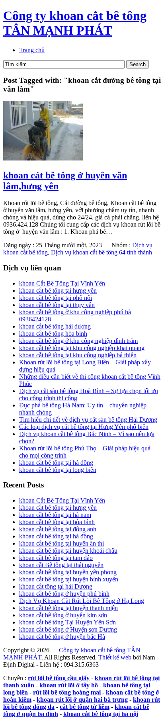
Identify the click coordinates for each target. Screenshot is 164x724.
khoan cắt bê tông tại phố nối (55, 297)
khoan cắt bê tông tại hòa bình (57, 522)
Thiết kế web (114, 657)
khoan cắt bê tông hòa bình (53, 333)
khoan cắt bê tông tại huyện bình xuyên (68, 579)
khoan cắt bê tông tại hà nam (55, 514)
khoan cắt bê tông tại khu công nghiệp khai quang (81, 347)
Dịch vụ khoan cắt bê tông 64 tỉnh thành (101, 252)
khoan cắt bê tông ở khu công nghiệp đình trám (78, 340)
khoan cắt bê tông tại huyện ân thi (61, 543)
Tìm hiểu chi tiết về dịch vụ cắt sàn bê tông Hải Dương (88, 419)
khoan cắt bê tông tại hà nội (100, 713)
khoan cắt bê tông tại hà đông (56, 462)
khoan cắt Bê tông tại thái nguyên (61, 565)
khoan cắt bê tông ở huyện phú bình (64, 593)
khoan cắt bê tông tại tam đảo (56, 557)
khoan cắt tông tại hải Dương (55, 586)
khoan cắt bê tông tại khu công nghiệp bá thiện (78, 355)
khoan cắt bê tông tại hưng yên (58, 290)
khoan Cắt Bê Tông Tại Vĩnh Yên (62, 283)
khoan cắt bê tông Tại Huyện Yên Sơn (67, 622)
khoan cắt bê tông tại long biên (57, 469)
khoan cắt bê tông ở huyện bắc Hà (62, 636)
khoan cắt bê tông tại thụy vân (57, 304)
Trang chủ (32, 50)
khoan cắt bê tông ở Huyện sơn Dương (68, 629)
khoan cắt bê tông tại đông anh (57, 529)
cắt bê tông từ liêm (84, 706)
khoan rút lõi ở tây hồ (68, 685)
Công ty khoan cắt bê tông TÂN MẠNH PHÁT (74, 22)
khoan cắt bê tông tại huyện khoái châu (68, 550)
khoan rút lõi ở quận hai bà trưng (82, 699)
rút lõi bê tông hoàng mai (67, 692)
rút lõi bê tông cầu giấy (59, 678)
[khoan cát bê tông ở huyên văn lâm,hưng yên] (43, 158)
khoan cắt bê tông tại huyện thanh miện (68, 608)
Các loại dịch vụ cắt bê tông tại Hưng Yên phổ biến (83, 426)
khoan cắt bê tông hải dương (55, 326)
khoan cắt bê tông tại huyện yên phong (68, 572)
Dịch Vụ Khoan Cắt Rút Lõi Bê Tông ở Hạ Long (81, 600)
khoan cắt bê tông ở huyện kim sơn (63, 615)
